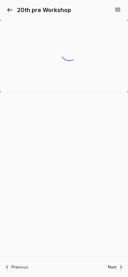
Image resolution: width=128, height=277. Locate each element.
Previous (19, 267)
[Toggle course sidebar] (117, 9)
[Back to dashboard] (10, 10)
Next (112, 267)
